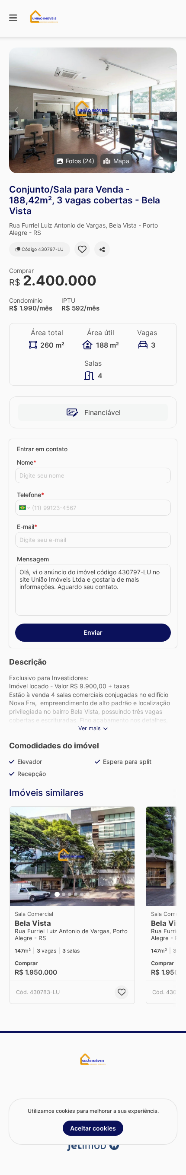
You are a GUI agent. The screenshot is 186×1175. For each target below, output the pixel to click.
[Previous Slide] (16, 110)
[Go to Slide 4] (75, 894)
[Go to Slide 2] (63, 894)
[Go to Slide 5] (81, 894)
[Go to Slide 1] (57, 894)
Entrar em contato (42, 449)
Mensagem (33, 559)
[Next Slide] (170, 110)
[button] (93, 110)
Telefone (30, 494)
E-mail (27, 526)
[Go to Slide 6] (88, 894)
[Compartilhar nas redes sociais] (102, 249)
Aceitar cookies (93, 1128)
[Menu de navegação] (13, 18)
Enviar (93, 632)
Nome (26, 462)
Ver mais (89, 728)
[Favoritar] (82, 249)
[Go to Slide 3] (69, 894)
